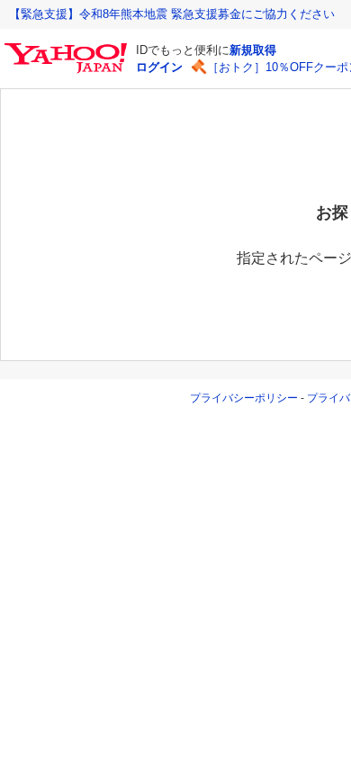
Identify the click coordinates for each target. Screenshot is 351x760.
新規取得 (253, 50)
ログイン (159, 67)
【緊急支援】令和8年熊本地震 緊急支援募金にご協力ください (172, 14)
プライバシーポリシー (244, 398)
